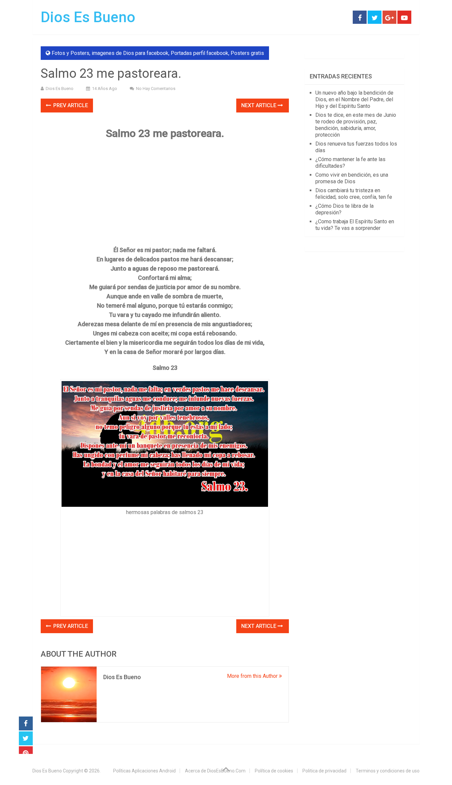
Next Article (259, 105)
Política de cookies (274, 770)
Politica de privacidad (324, 770)
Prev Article (70, 105)
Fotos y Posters (70, 53)
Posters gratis (247, 53)
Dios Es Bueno (88, 17)
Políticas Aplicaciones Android (144, 770)
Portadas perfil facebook (199, 53)
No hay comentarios (155, 88)
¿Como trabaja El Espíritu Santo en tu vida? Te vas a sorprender (354, 224)
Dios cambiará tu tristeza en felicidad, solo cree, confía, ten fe (353, 193)
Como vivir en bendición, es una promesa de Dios (351, 178)
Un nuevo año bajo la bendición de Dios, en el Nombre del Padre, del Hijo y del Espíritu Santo (354, 99)
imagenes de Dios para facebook (130, 53)
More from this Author (253, 676)
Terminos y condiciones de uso (388, 770)
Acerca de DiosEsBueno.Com (215, 770)
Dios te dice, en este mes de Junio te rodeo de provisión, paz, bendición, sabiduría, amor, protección (355, 125)
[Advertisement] (165, 192)
